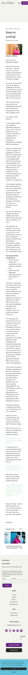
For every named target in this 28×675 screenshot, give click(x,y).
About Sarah (9, 522)
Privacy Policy (19, 665)
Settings (13, 672)
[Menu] (19, 3)
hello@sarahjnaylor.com (14, 625)
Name (4, 578)
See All (20, 529)
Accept (13, 668)
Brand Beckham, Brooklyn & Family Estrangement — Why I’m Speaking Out (14, 547)
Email (14, 578)
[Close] (26, 661)
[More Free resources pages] (18, 604)
